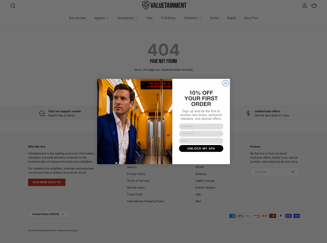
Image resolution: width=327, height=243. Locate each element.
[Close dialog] (226, 83)
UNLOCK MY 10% (201, 148)
